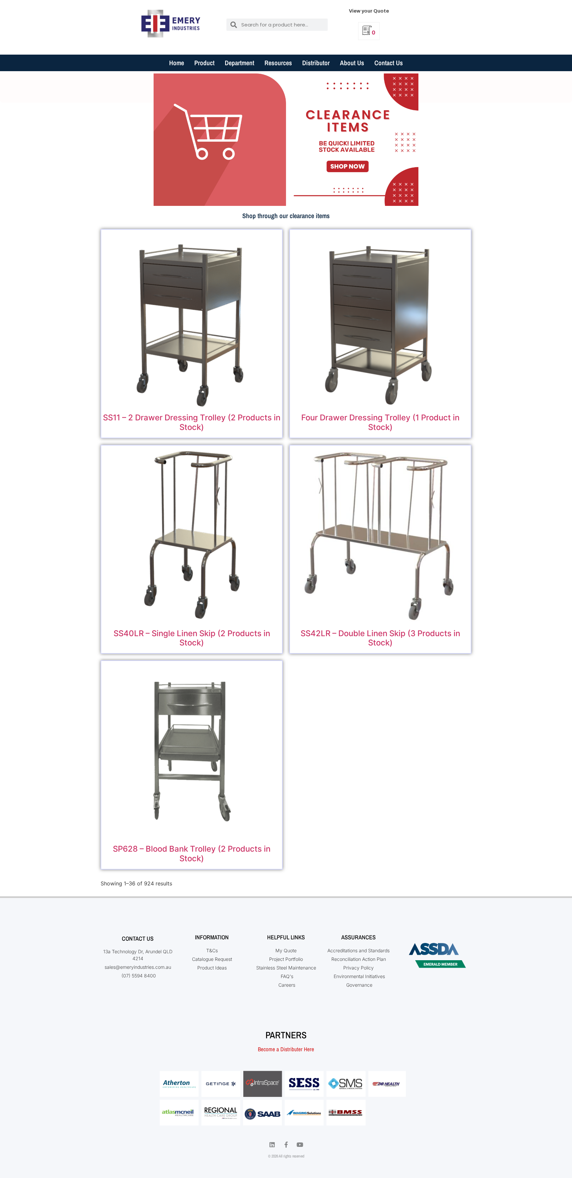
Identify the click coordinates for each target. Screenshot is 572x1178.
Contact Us (388, 62)
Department (239, 62)
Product (204, 62)
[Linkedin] (272, 1145)
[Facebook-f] (286, 1145)
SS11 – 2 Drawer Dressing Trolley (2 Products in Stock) (191, 422)
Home (176, 62)
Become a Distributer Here (286, 1049)
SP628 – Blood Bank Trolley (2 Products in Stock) (191, 853)
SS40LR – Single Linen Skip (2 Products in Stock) (192, 638)
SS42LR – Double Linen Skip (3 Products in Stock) (380, 638)
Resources (278, 62)
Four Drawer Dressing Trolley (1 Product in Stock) (380, 422)
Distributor (316, 62)
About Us (352, 62)
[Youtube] (300, 1145)
